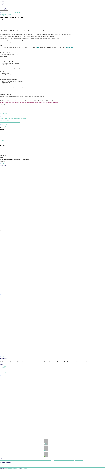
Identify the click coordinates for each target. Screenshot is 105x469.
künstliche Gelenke (66, 460)
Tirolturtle (37, 47)
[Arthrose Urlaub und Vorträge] (4, 163)
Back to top (25, 468)
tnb (16, 468)
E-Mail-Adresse (3, 155)
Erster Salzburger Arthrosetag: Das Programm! (8, 126)
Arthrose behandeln (13, 460)
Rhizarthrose (4, 4)
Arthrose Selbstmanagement (37, 460)
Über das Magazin (4, 9)
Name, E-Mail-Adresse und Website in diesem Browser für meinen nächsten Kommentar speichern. (16, 159)
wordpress (22, 468)
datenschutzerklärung (13, 468)
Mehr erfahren (56, 465)
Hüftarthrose (56, 460)
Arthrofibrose (4, 5)
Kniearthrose (60, 460)
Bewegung (49, 460)
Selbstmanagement (5, 8)
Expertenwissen (4, 368)
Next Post (5, 113)
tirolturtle (16, 28)
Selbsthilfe (76, 460)
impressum (8, 468)
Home (3, 1)
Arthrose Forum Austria (69, 47)
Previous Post (2, 113)
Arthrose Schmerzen (28, 460)
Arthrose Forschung (21, 460)
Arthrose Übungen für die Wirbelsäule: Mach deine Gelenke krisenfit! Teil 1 (13, 118)
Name (1, 153)
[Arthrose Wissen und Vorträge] (4, 356)
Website (1, 157)
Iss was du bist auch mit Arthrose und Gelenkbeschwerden (10, 122)
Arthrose (3, 2)
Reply (3, 140)
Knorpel (3, 3)
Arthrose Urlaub (45, 460)
